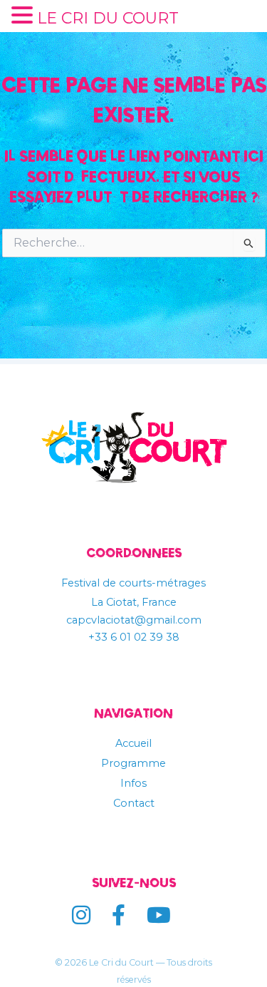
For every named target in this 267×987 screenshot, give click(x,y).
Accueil (133, 743)
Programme (133, 763)
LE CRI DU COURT (108, 18)
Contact (134, 803)
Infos (133, 783)
